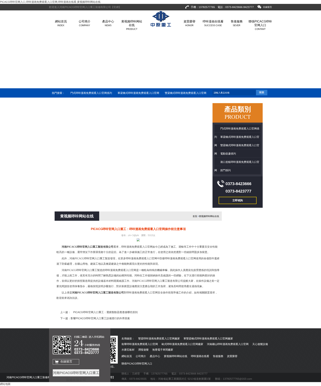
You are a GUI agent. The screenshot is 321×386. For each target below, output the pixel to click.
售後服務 (237, 23)
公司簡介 (84, 23)
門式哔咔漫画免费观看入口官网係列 (91, 92)
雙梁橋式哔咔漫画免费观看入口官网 (185, 92)
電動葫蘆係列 (59, 102)
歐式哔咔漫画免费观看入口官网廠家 (182, 344)
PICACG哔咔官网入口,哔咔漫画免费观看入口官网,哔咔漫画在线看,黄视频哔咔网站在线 (50, 1)
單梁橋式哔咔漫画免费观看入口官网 (138, 92)
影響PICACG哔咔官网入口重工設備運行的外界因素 (100, 318)
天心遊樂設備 (260, 344)
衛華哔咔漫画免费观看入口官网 (139, 344)
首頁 (195, 216)
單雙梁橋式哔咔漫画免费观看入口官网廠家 (208, 338)
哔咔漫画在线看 (213, 23)
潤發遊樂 (143, 349)
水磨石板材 (127, 349)
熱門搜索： (58, 92)
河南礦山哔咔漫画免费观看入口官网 (228, 344)
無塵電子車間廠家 (162, 349)
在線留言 (66, 361)
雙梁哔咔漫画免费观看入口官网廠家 (159, 338)
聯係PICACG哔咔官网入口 (260, 25)
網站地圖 (5, 383)
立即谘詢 (237, 200)
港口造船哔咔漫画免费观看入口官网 (94, 102)
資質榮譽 (189, 23)
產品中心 (108, 23)
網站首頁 (61, 23)
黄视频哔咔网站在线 (131, 25)
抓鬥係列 (125, 102)
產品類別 (237, 112)
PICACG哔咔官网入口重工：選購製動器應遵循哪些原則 (104, 312)
